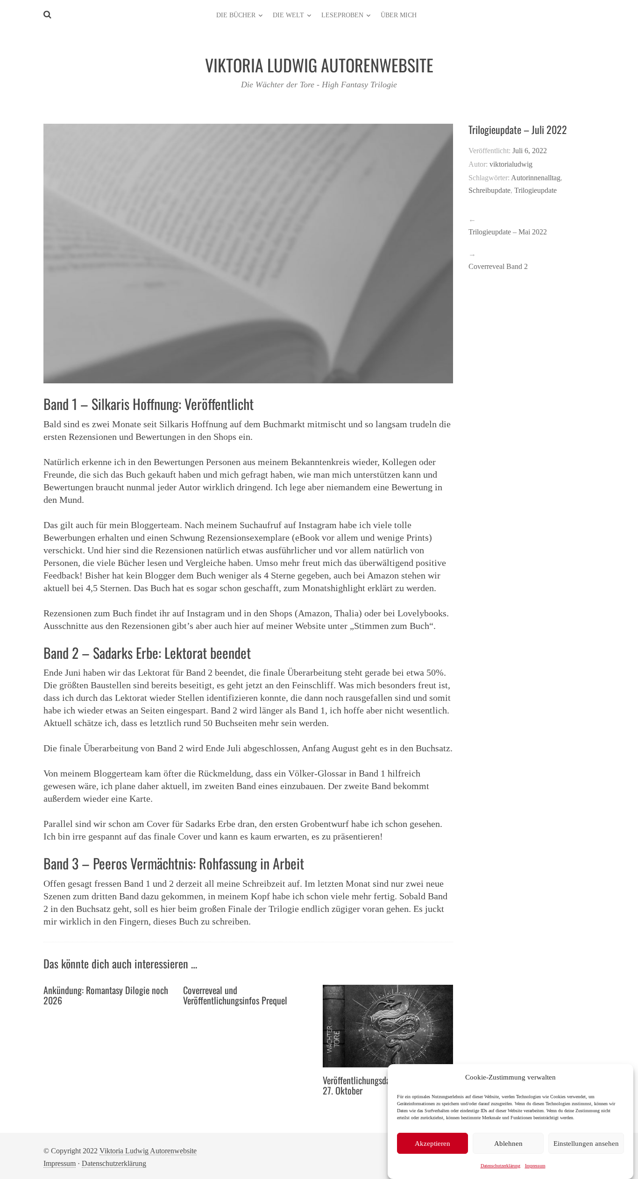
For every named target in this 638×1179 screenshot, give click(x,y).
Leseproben (342, 15)
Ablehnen (508, 1143)
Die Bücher (235, 15)
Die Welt (288, 15)
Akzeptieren (432, 1143)
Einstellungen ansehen (586, 1143)
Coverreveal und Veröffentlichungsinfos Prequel (235, 995)
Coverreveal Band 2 (498, 266)
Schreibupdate (489, 190)
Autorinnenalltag (535, 178)
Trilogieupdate (535, 190)
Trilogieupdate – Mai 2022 (507, 232)
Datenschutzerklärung (500, 1165)
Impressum (535, 1165)
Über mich (399, 15)
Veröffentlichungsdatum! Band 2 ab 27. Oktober (382, 1085)
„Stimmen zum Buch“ (391, 626)
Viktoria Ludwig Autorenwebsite (148, 1151)
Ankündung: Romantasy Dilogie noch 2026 (105, 995)
